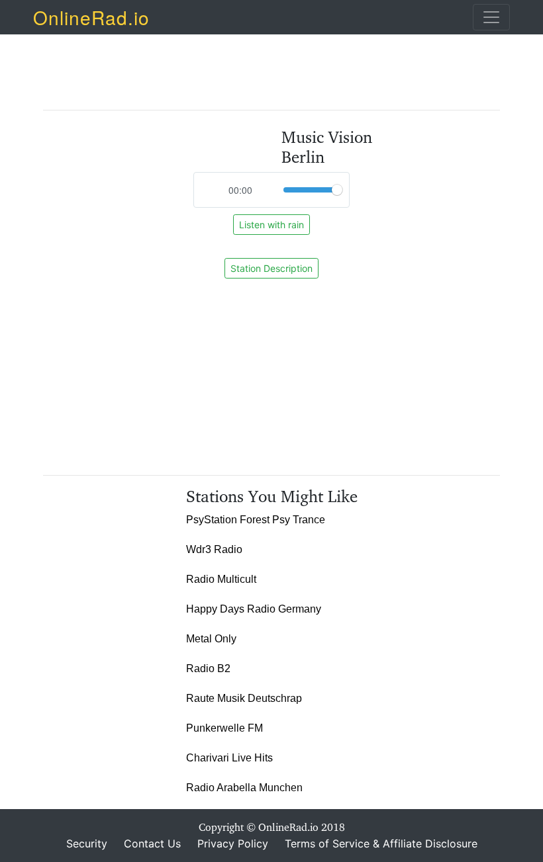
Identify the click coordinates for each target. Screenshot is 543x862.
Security (86, 843)
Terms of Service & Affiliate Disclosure (381, 843)
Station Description (271, 268)
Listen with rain (271, 224)
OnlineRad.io (91, 17)
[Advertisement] (284, 65)
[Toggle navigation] (491, 17)
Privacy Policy (232, 843)
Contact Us (152, 843)
